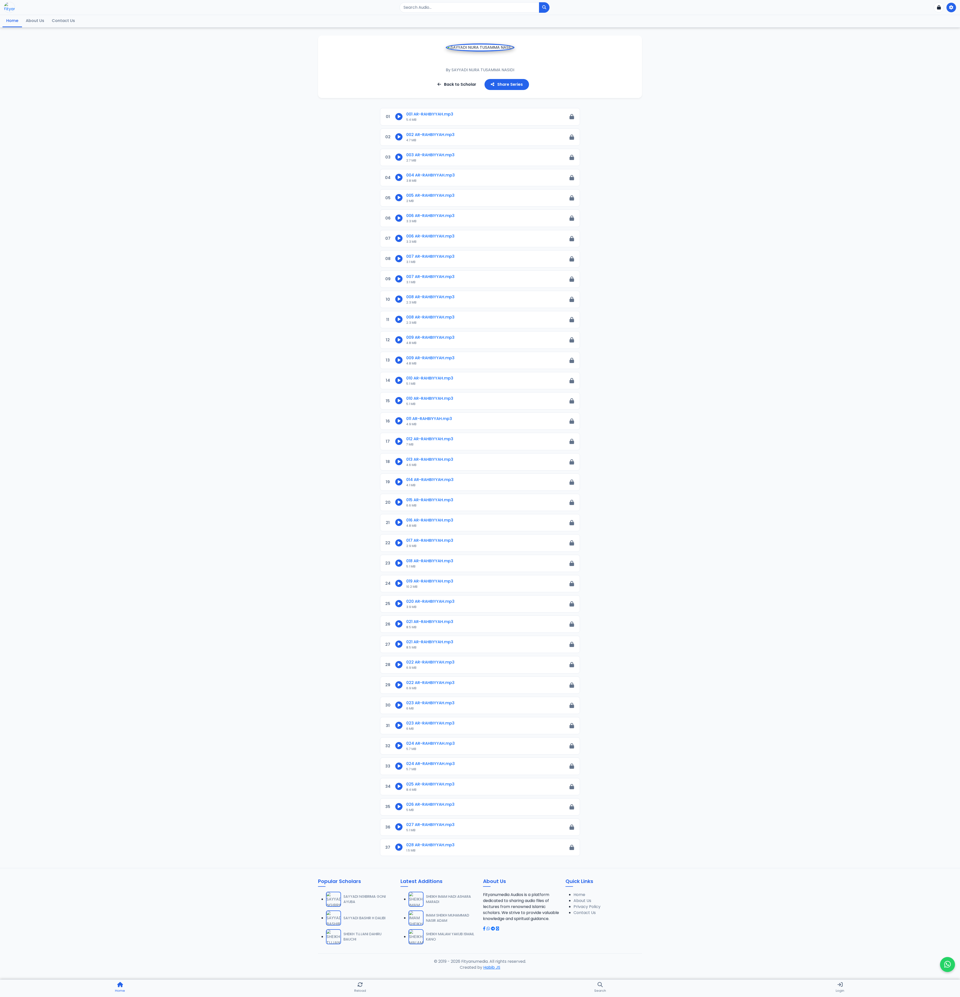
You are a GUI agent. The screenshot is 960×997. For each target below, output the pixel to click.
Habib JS (491, 967)
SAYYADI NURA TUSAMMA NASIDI (483, 70)
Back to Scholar (459, 84)
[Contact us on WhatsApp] (947, 964)
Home (12, 21)
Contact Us (63, 21)
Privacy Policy (587, 907)
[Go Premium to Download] (572, 116)
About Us (35, 21)
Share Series (509, 84)
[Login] (939, 7)
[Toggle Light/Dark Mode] (951, 7)
